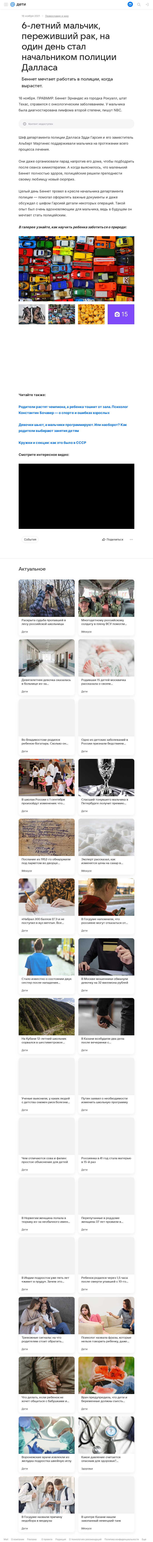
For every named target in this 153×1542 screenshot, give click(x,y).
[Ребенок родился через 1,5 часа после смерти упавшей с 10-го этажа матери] (106, 1265)
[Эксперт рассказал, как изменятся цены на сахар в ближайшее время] (106, 847)
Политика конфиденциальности (121, 1539)
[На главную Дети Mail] (20, 4)
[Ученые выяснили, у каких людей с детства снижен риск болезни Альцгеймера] (47, 1086)
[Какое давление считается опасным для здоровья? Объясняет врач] (106, 1444)
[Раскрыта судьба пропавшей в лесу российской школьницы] (47, 608)
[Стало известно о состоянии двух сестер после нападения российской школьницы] (47, 966)
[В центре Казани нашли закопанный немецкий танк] (106, 1504)
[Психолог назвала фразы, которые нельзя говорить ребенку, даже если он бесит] (106, 1325)
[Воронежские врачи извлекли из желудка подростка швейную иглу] (47, 1444)
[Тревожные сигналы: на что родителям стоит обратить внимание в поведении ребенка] (47, 1325)
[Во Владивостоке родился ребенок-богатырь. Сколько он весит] (47, 727)
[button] (76, 268)
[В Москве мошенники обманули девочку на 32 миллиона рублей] (106, 966)
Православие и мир (57, 15)
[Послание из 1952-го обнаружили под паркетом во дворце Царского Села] (47, 847)
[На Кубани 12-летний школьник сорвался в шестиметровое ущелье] (47, 1026)
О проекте (46, 1539)
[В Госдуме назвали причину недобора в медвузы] (47, 1504)
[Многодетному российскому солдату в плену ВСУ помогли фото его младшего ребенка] (106, 608)
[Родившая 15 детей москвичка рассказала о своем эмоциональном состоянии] (106, 667)
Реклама (32, 1539)
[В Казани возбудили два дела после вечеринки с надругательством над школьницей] (106, 1026)
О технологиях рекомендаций (85, 1539)
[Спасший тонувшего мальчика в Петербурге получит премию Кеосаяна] (106, 787)
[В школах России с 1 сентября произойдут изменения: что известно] (47, 787)
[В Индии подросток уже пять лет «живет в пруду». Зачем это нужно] (47, 1265)
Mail (6, 1539)
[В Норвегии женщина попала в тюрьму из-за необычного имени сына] (47, 1205)
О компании (17, 1539)
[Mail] (12, 4)
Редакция (60, 1539)
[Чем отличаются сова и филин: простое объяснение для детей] (47, 1146)
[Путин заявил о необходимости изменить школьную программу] (106, 1086)
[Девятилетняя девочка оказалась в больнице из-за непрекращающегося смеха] (47, 667)
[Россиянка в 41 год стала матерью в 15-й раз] (106, 1146)
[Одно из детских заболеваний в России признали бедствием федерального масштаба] (106, 727)
